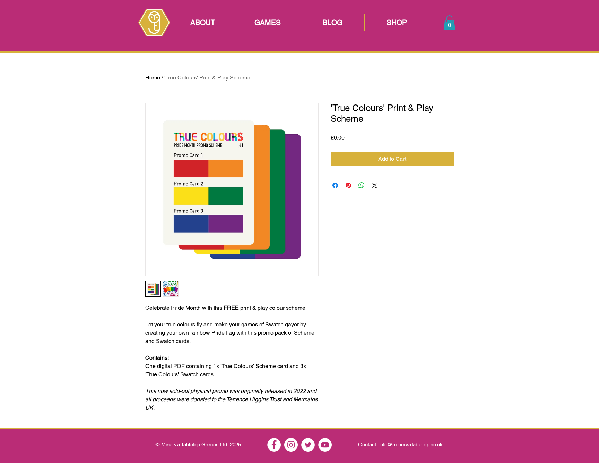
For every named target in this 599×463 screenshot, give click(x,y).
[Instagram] (291, 445)
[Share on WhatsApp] (361, 185)
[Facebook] (274, 445)
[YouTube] (325, 445)
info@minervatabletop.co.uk (411, 444)
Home (152, 77)
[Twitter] (308, 445)
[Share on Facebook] (335, 185)
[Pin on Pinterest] (348, 185)
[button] (449, 22)
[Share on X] (375, 185)
